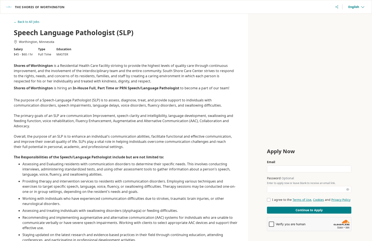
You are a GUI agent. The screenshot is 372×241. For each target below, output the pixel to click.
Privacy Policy (340, 200)
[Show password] (347, 189)
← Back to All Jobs (26, 22)
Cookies (318, 200)
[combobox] (356, 6)
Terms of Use (302, 200)
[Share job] (337, 7)
